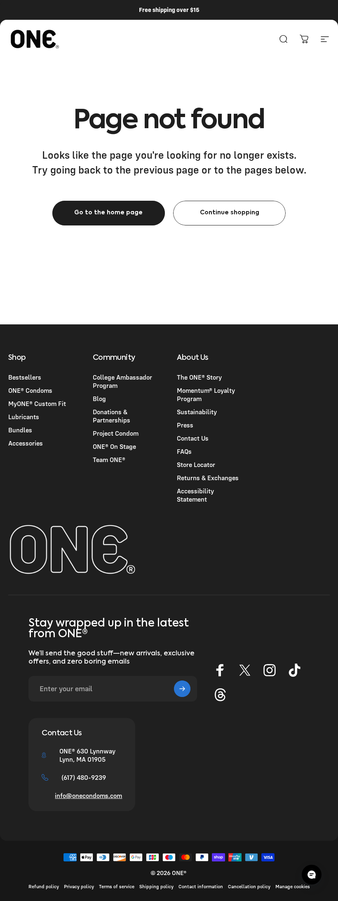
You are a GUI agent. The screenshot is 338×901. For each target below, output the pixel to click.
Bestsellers (24, 377)
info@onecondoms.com (88, 795)
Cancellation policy (249, 886)
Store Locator (196, 464)
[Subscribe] (182, 688)
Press (185, 425)
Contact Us (193, 438)
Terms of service (116, 886)
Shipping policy (156, 886)
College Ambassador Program (122, 381)
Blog (99, 398)
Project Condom (115, 433)
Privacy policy (79, 886)
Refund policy (43, 886)
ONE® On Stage (114, 446)
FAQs (184, 451)
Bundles (20, 430)
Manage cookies (292, 886)
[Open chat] (312, 875)
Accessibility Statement (195, 495)
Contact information (200, 886)
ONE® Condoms (30, 390)
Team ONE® (109, 459)
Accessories (25, 443)
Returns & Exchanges (208, 478)
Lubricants (23, 417)
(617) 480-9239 (83, 777)
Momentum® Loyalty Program (206, 394)
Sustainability (197, 412)
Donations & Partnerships (111, 416)
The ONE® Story (199, 377)
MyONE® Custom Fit (37, 403)
